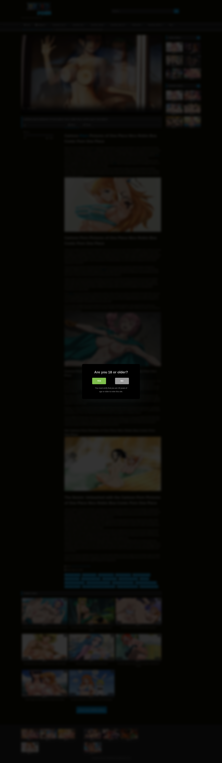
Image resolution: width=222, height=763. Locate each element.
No (122, 381)
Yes (99, 381)
